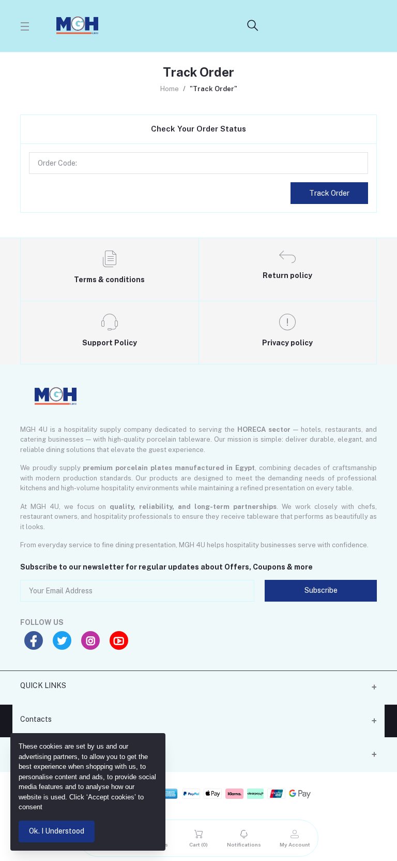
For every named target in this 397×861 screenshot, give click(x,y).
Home (169, 89)
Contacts (36, 719)
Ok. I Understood (56, 831)
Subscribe (321, 590)
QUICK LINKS (43, 685)
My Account (40, 753)
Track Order (329, 193)
